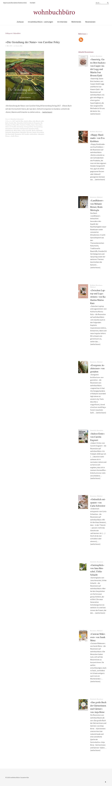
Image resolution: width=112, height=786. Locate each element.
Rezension (29, 132)
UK (23, 134)
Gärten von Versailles (10, 126)
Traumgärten (18, 134)
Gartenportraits (24, 128)
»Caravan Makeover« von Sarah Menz (97, 637)
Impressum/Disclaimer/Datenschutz (15, 3)
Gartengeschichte (28, 126)
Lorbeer (23, 130)
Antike (42, 121)
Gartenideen (16, 128)
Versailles (26, 134)
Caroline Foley (13, 123)
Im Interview (62, 22)
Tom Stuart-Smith (9, 134)
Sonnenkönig (40, 132)
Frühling (28, 125)
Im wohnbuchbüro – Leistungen (40, 22)
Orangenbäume (16, 132)
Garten (33, 125)
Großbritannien (9, 130)
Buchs (7, 123)
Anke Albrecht (36, 121)
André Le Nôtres (28, 121)
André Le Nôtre (19, 121)
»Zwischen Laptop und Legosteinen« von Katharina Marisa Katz (98, 297)
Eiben (18, 125)
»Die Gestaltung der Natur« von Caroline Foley (32, 42)
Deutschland (20, 123)
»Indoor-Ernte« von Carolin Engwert (97, 437)
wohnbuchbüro (33, 134)
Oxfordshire (23, 132)
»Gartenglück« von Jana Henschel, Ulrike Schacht (97, 569)
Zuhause (20, 22)
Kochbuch (92, 56)
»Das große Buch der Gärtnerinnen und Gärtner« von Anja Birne (98, 707)
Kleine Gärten (17, 130)
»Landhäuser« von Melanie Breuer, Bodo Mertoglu (96, 205)
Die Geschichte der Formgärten (32, 123)
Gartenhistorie (9, 128)
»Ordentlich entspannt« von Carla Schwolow (98, 502)
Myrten (34, 130)
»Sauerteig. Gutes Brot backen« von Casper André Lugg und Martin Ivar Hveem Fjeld (98, 67)
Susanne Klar (19, 46)
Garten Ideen (39, 125)
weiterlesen (47, 112)
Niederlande (39, 130)
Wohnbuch (99, 197)
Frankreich (23, 125)
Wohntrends (76, 22)
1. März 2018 (8, 46)
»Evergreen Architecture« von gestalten (97, 368)
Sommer (34, 132)
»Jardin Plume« (15, 136)
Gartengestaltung (38, 126)
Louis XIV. (28, 130)
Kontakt (32, 3)
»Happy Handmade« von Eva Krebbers (97, 138)
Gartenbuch (14, 119)
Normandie (8, 132)
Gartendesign (20, 126)
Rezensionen (90, 22)
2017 (13, 121)
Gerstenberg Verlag (33, 128)
